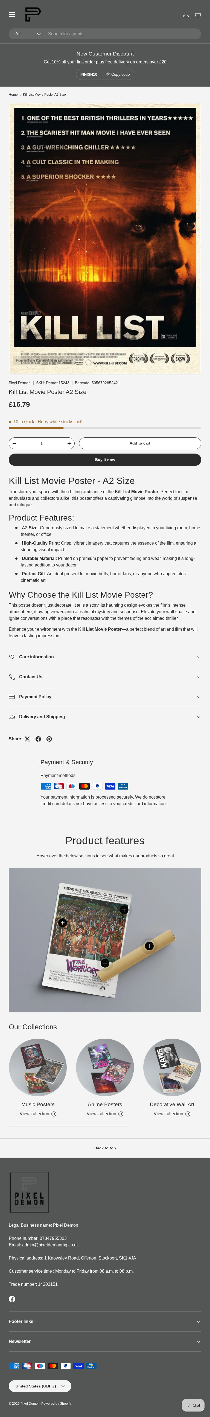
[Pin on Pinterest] (49, 739)
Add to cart (140, 443)
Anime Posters (105, 1104)
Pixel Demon (20, 383)
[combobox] (105, 33)
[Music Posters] (38, 1067)
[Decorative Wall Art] (172, 1067)
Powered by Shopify (56, 1404)
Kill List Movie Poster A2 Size (44, 94)
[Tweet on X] (27, 739)
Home (13, 94)
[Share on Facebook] (38, 739)
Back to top (105, 1148)
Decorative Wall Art (172, 1104)
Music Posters (38, 1104)
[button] (198, 14)
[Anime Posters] (105, 1067)
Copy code (120, 74)
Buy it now (105, 459)
